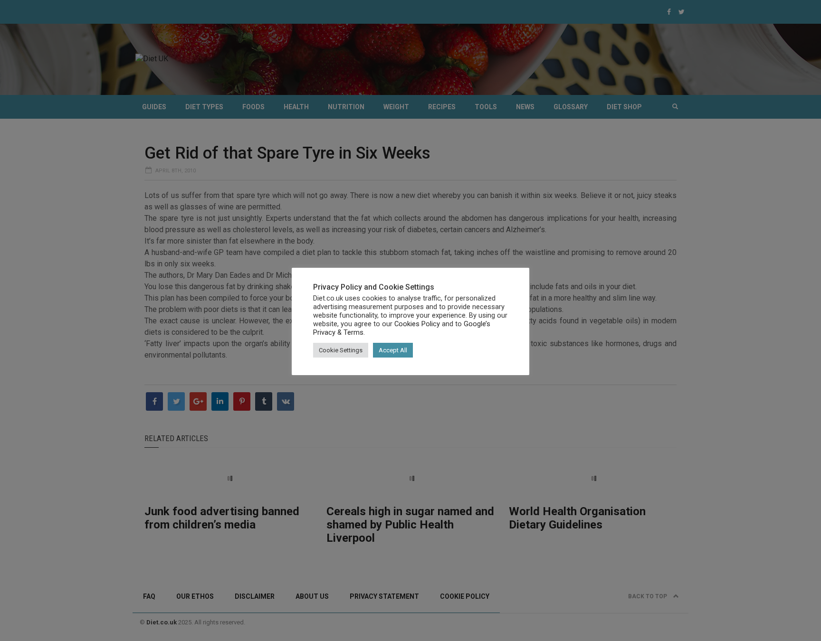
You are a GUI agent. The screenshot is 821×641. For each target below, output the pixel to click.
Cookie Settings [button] (341, 350)
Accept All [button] (393, 350)
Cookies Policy (417, 324)
